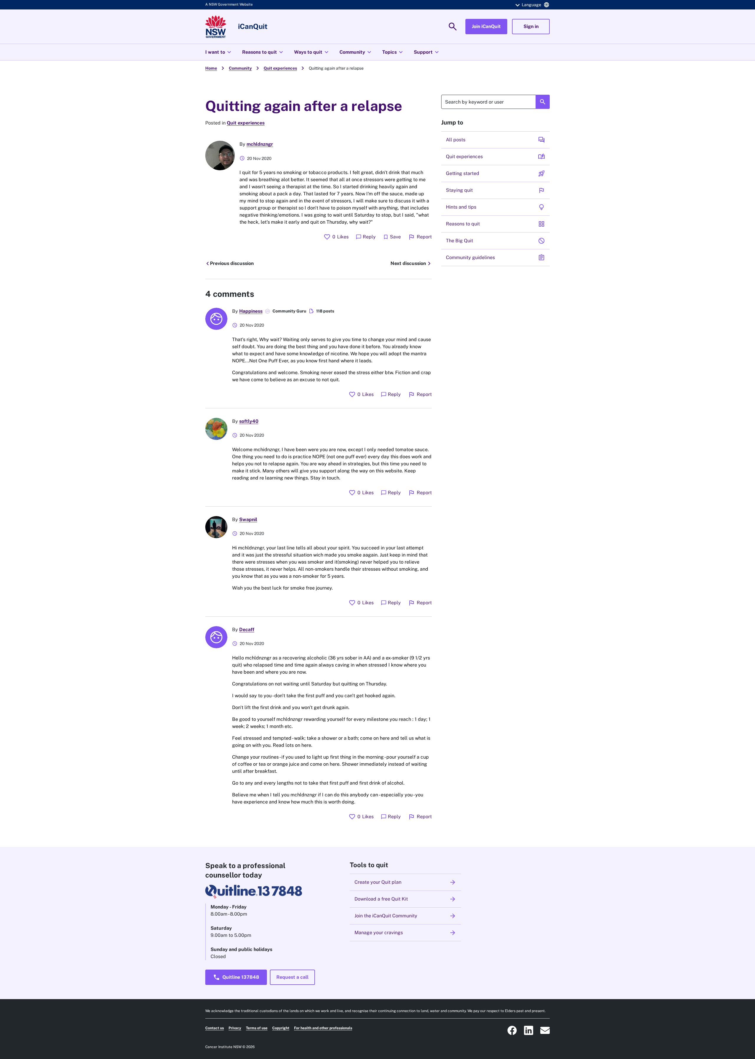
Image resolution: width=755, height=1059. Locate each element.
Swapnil (248, 519)
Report (420, 237)
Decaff (246, 629)
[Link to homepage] (215, 26)
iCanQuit (252, 26)
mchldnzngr (260, 144)
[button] (531, 4)
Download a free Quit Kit (405, 899)
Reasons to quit (263, 52)
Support (427, 52)
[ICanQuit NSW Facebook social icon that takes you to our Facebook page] (512, 1030)
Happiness (250, 311)
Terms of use (256, 1028)
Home (211, 68)
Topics (393, 52)
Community (356, 52)
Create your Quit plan (405, 882)
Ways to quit (312, 52)
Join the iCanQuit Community (405, 915)
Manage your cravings (405, 932)
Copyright (280, 1028)
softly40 (248, 421)
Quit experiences (280, 68)
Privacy (235, 1028)
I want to (219, 52)
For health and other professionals (323, 1028)
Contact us (214, 1028)
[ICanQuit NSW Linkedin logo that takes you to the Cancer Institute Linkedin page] (528, 1030)
